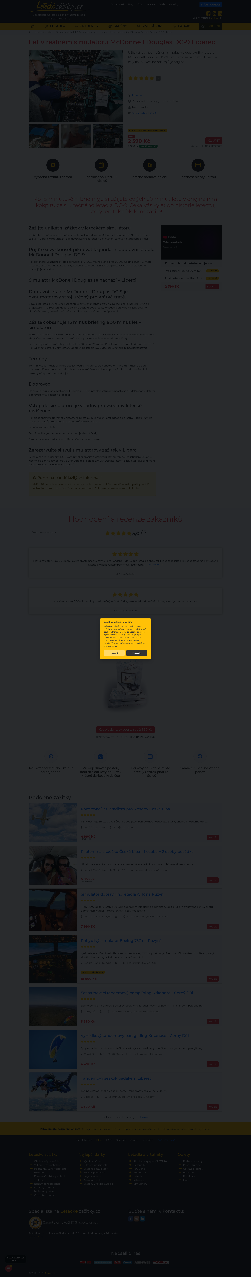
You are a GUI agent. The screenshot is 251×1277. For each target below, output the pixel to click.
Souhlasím (136, 653)
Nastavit (114, 653)
